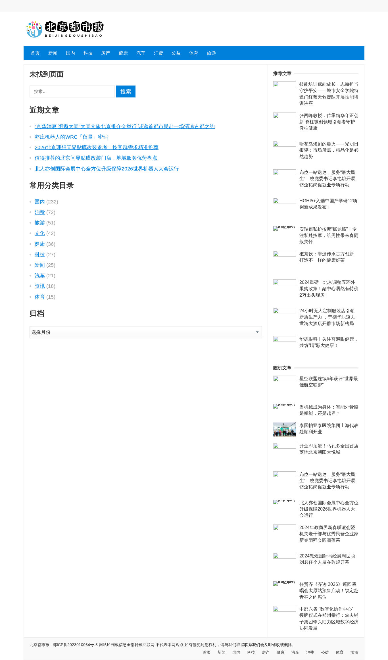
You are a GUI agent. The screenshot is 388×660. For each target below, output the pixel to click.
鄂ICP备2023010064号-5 (75, 644)
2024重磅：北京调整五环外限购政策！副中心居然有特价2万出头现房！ (328, 288)
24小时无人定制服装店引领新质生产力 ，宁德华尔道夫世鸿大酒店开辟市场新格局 (327, 317)
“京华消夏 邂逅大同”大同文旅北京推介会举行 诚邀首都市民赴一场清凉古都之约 (125, 126)
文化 (40, 233)
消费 (158, 53)
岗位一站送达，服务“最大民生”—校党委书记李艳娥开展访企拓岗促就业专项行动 (327, 179)
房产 (105, 53)
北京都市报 (39, 644)
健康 (123, 53)
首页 (35, 53)
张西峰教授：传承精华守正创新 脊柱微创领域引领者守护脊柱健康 (328, 122)
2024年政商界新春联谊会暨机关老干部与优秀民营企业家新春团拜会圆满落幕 (328, 534)
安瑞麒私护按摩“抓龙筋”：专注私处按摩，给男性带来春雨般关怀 (328, 235)
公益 (176, 53)
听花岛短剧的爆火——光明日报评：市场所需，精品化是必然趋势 (328, 150)
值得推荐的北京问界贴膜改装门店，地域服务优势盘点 (96, 158)
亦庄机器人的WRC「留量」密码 (71, 137)
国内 (70, 53)
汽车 (140, 53)
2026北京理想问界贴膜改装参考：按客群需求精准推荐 (96, 147)
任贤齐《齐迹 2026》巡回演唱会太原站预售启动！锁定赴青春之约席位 (328, 590)
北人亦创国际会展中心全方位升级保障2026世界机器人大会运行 (107, 169)
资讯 (40, 286)
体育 (193, 53)
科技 (88, 53)
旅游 (211, 53)
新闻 (52, 53)
